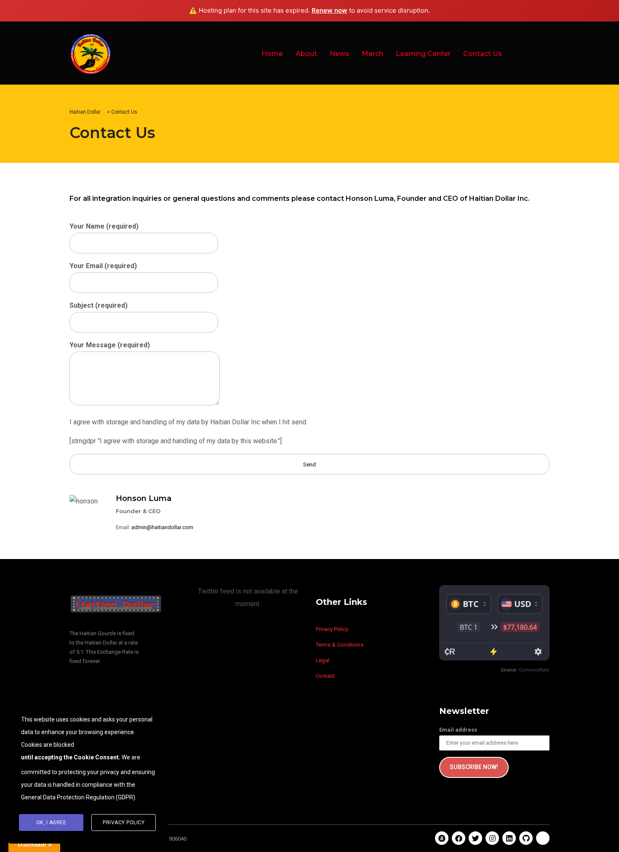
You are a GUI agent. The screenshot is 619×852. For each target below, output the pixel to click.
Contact (325, 676)
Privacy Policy (332, 629)
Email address (458, 730)
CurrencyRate (534, 670)
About (306, 54)
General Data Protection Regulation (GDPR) (78, 797)
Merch (372, 54)
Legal (322, 660)
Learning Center (423, 54)
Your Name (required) (104, 226)
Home (272, 54)
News (339, 54)
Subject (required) (98, 305)
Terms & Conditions (339, 645)
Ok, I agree (51, 822)
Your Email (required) (103, 266)
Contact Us (482, 54)
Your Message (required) (109, 345)
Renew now (329, 10)
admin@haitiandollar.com (162, 527)
